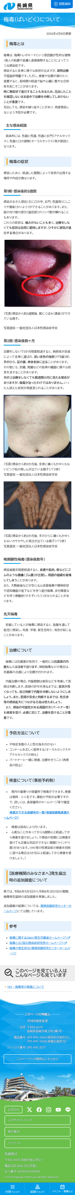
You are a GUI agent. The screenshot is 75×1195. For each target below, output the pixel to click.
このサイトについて (20, 1120)
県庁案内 (13, 1132)
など (62, 1191)
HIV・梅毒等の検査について (25, 987)
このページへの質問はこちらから (37, 1059)
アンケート (14, 1143)
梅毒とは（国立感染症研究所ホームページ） (36, 943)
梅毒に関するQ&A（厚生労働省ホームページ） (38, 938)
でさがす (12, 1191)
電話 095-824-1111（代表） (21, 1165)
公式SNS (13, 1110)
